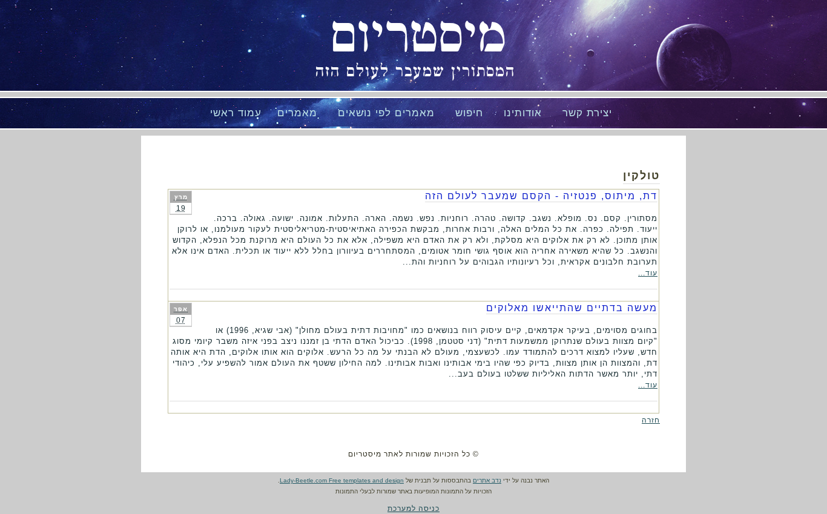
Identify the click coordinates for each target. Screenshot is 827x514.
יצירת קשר (587, 113)
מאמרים (297, 113)
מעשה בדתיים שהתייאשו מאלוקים (571, 308)
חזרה (651, 420)
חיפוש (469, 113)
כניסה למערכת (413, 508)
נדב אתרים (487, 480)
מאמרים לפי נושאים (386, 113)
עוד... (647, 273)
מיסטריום (418, 36)
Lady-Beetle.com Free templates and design (342, 480)
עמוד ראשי (236, 113)
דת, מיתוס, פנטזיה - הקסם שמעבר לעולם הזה (541, 196)
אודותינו (523, 113)
